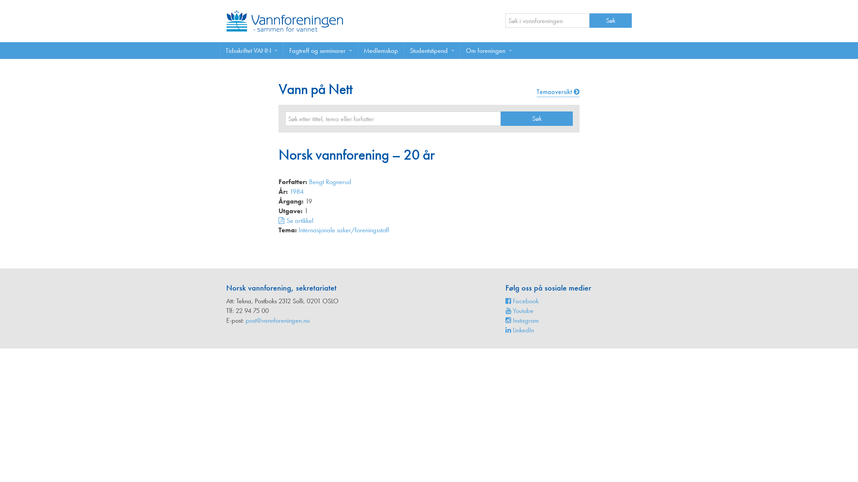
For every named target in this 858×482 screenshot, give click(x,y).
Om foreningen (485, 50)
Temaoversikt (555, 91)
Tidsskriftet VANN (248, 50)
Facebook (525, 301)
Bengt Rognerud (330, 181)
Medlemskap (381, 50)
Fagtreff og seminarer (317, 50)
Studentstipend (429, 50)
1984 (297, 191)
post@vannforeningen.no (278, 320)
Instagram (525, 320)
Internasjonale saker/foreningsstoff (344, 230)
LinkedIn (522, 330)
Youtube (522, 310)
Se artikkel (300, 220)
